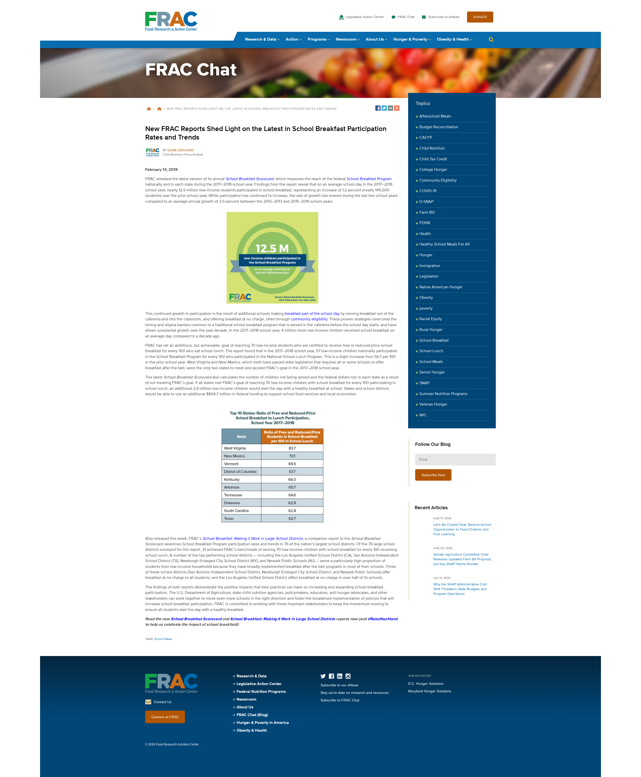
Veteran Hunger (433, 405)
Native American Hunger (440, 287)
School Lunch (431, 351)
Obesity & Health (453, 39)
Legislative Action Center (365, 17)
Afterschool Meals (435, 116)
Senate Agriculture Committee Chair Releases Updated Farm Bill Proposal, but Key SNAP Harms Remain (462, 559)
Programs (317, 39)
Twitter (323, 676)
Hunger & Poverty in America (263, 723)
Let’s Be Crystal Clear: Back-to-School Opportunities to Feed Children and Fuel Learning (462, 529)
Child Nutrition (432, 149)
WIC (423, 415)
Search (491, 39)
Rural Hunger (430, 330)
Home (148, 108)
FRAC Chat (406, 17)
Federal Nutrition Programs (261, 692)
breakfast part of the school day (312, 314)
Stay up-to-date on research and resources (354, 693)
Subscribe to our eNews (339, 685)
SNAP (424, 383)
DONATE (480, 17)
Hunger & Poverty (410, 39)
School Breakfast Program (369, 179)
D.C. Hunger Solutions (425, 684)
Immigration (429, 266)
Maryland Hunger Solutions (429, 691)
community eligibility (309, 319)
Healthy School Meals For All (444, 244)
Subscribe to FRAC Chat (339, 700)
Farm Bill (427, 213)
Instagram (348, 676)
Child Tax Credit (433, 159)
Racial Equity (430, 319)
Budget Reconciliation (438, 127)
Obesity (426, 298)
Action (292, 39)
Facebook (331, 676)
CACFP (425, 138)
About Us (375, 39)
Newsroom (346, 39)
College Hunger (433, 170)
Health (425, 234)
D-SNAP (426, 202)
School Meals (163, 639)
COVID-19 (427, 191)
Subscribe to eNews (443, 17)
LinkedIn (339, 676)
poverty (426, 309)
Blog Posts (159, 108)
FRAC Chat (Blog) (252, 715)
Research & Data (260, 39)
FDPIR (424, 223)
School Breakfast (434, 341)
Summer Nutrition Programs (443, 394)
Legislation (428, 277)
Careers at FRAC (165, 717)
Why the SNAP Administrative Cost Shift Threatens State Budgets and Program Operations (460, 589)
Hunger (425, 255)
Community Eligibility (438, 181)
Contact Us (163, 702)
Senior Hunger (432, 372)
